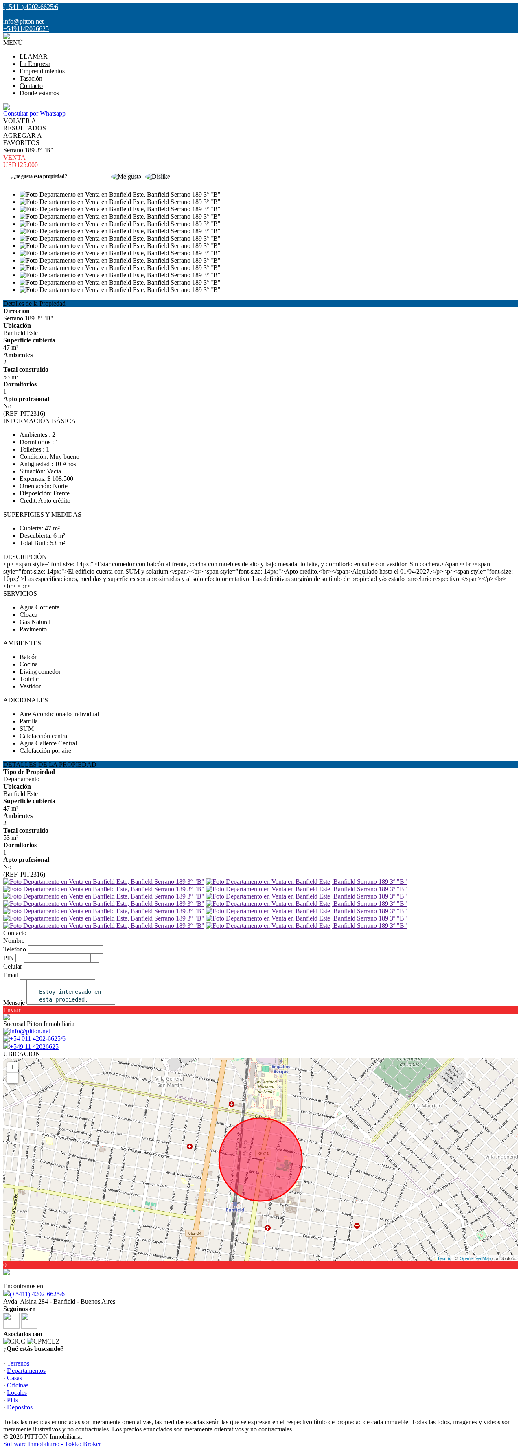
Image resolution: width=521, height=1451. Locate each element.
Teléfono (14, 949)
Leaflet (444, 1258)
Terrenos (18, 1363)
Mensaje (14, 1002)
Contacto (31, 85)
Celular (12, 966)
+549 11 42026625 (34, 1046)
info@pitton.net (23, 21)
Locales (17, 1392)
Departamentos (26, 1370)
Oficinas (17, 1385)
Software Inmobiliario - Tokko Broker (52, 1443)
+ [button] (13, 1067)
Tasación (31, 78)
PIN (8, 957)
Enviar (11, 1009)
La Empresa (35, 63)
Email (10, 974)
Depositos (20, 1407)
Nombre (13, 940)
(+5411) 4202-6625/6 (37, 1294)
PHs (12, 1399)
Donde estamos (39, 93)
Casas (14, 1377)
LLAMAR (34, 56)
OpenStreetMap (475, 1258)
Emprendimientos (42, 71)
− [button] (13, 1078)
